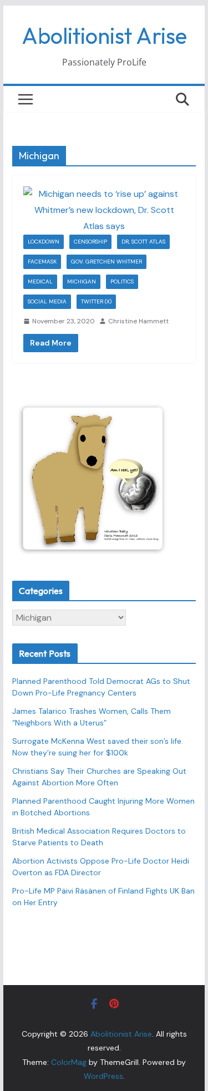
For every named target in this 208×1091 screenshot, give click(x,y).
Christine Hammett (138, 321)
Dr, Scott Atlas (143, 241)
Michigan (81, 281)
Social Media (47, 301)
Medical (40, 281)
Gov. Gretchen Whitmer (106, 261)
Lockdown (43, 241)
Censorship (90, 241)
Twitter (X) (96, 301)
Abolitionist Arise (104, 35)
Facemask (42, 261)
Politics (122, 281)
